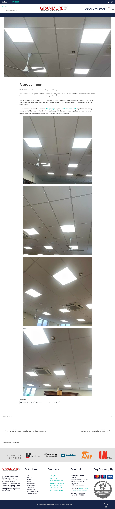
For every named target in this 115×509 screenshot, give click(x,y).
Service (29, 482)
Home (28, 476)
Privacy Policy (31, 489)
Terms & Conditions (33, 491)
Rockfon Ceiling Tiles (56, 485)
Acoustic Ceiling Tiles (56, 490)
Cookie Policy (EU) (32, 493)
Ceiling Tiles (53, 476)
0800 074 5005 (83, 488)
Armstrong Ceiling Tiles (57, 483)
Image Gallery (31, 483)
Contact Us (30, 487)
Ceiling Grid (53, 478)
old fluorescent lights (69, 109)
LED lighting (50, 109)
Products (29, 480)
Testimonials (31, 485)
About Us (29, 478)
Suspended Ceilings (51, 90)
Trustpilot (4, 6)
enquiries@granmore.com (79, 490)
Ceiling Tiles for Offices (57, 488)
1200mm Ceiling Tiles (56, 481)
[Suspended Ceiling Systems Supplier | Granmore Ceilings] (57, 8)
